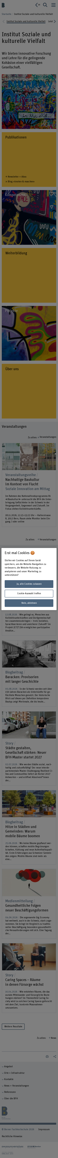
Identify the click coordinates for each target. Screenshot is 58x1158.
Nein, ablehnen (29, 603)
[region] (29, 579)
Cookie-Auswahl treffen (29, 593)
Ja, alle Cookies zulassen (29, 584)
